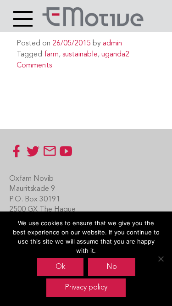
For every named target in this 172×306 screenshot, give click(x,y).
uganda (113, 54)
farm (51, 54)
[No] (160, 258)
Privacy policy (86, 287)
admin (112, 43)
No (111, 267)
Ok (60, 267)
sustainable (80, 54)
